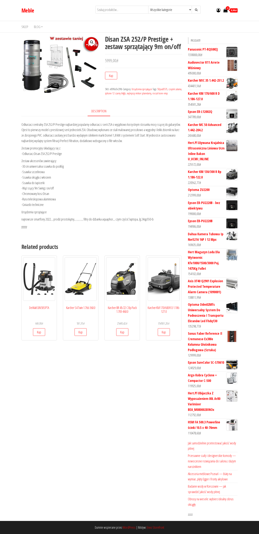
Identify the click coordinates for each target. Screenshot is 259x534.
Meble (27, 10)
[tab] (102, 111)
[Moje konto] (218, 10)
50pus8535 (162, 89)
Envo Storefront (155, 527)
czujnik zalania (175, 89)
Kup (111, 75)
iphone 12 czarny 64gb (115, 93)
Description (98, 111)
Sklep (24, 26)
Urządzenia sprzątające (142, 89)
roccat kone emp (160, 93)
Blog (37, 26)
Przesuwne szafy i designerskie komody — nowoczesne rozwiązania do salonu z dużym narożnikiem (212, 461)
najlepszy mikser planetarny (139, 93)
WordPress (129, 527)
